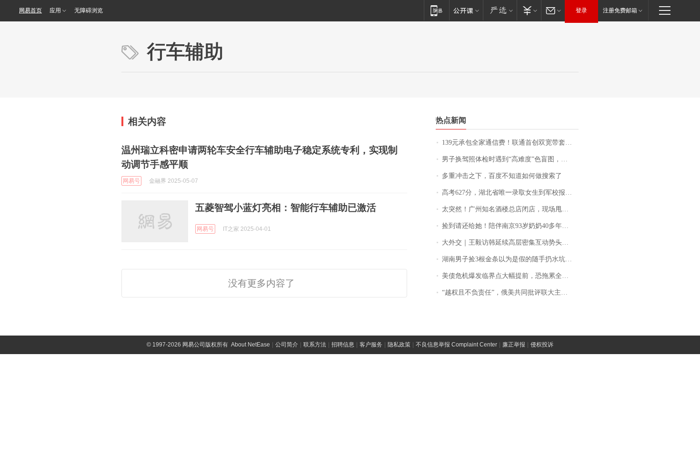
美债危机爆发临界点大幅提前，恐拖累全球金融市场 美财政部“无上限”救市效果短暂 (510, 275)
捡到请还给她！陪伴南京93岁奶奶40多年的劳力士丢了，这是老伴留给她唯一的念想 (510, 225)
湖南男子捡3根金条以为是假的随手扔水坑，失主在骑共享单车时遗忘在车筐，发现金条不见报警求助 (510, 259)
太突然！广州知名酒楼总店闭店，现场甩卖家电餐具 (510, 209)
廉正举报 (513, 344)
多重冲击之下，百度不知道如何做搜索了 (502, 175)
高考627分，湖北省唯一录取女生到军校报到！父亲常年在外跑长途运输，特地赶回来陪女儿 (510, 192)
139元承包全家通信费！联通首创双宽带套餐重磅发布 (510, 142)
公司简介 (286, 344)
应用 (55, 10)
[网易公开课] (466, 10)
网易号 (131, 181)
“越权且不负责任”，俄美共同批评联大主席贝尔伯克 (510, 292)
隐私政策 (399, 344)
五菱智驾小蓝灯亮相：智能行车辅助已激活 (285, 207)
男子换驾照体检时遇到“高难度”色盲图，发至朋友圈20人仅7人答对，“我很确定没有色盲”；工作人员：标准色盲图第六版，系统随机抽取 (510, 159)
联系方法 (314, 344)
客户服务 (371, 344)
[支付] (529, 10)
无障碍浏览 (88, 10)
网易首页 (30, 10)
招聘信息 (342, 344)
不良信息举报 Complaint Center (456, 344)
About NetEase (250, 344)
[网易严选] (500, 10)
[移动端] (436, 10)
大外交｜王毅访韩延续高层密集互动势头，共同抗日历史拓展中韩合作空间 (510, 242)
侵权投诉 (541, 344)
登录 (581, 10)
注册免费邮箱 (620, 10)
